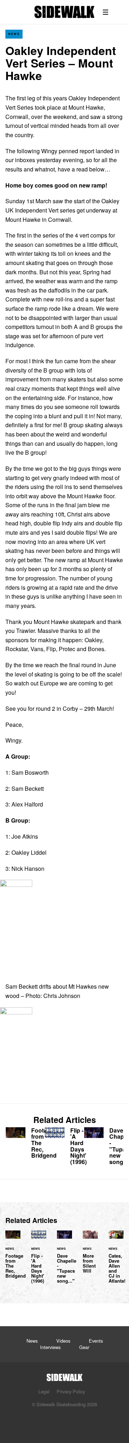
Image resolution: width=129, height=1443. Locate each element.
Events (96, 1340)
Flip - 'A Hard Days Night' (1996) (64, 1147)
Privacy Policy (71, 1391)
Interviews (50, 1347)
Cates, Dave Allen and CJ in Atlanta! (116, 1261)
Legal (43, 1391)
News (14, 34)
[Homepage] (64, 1375)
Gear (84, 1347)
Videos (63, 1340)
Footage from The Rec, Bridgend (25, 1144)
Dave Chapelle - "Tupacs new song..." (103, 1147)
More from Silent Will (90, 1256)
